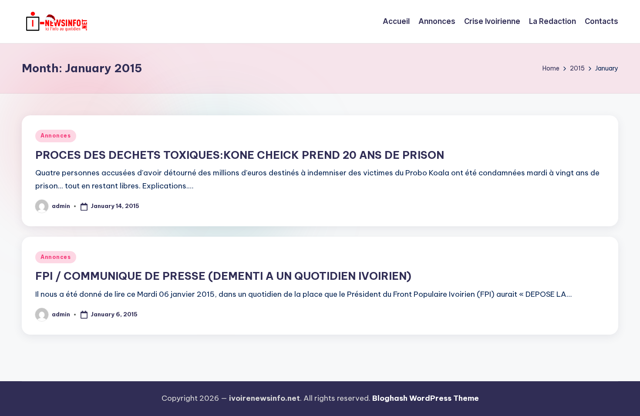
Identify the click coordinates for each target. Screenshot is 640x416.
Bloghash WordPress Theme (425, 398)
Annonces (55, 135)
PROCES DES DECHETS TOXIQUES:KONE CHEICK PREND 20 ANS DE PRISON (239, 154)
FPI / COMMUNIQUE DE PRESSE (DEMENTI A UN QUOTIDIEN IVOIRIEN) (223, 275)
